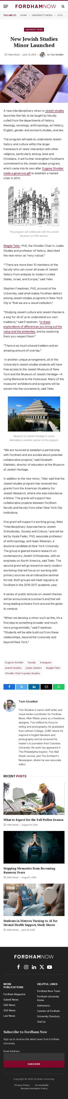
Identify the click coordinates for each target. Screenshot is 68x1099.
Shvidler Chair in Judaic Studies (22, 673)
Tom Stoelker (57, 54)
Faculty (32, 662)
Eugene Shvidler (14, 662)
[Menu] (5, 6)
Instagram (45, 662)
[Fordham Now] (35, 6)
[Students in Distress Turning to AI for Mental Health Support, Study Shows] (34, 900)
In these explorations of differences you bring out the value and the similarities (32, 326)
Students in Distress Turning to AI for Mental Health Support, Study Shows (30, 923)
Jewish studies (54, 110)
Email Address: (11, 1051)
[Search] (63, 6)
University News (34, 29)
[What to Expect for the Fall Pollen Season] (34, 799)
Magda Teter (11, 245)
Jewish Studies (13, 667)
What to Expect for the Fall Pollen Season (33, 820)
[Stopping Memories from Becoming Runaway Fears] (34, 847)
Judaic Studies (33, 667)
